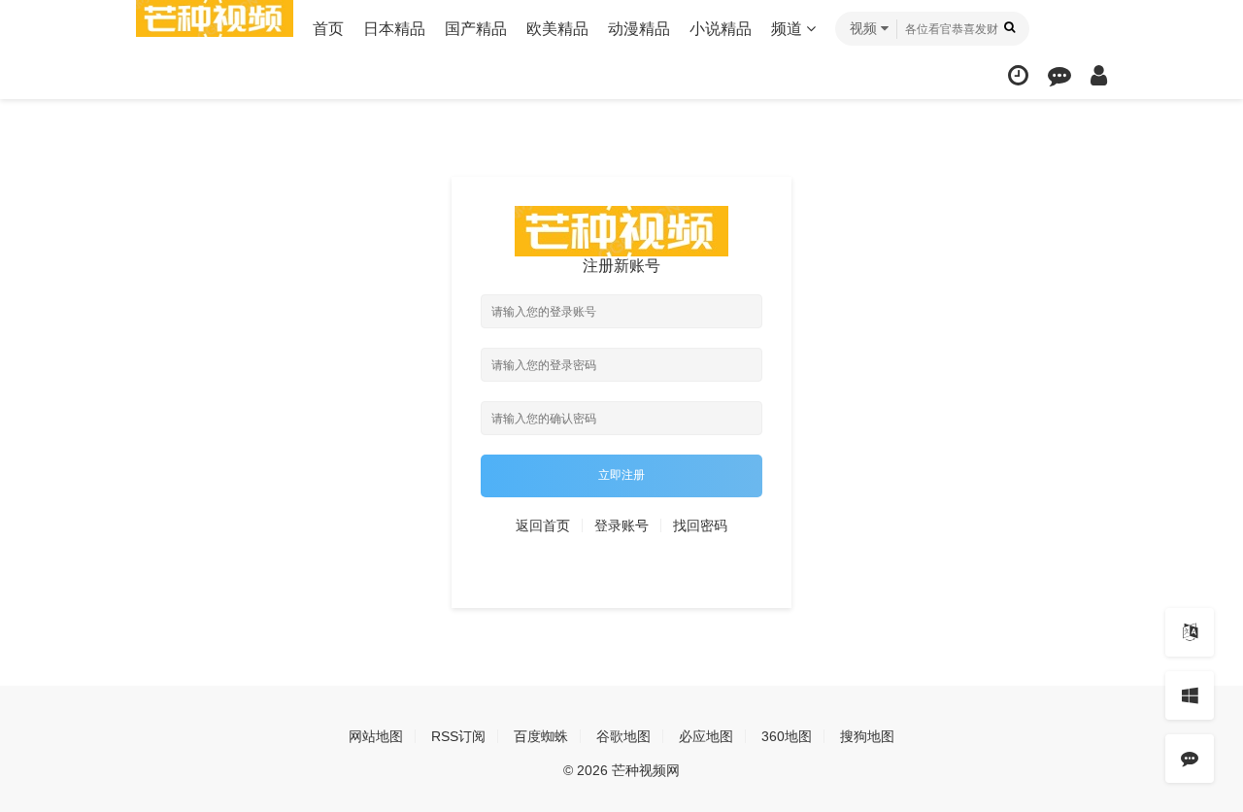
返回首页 (543, 525)
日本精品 (394, 28)
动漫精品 (639, 28)
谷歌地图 (623, 736)
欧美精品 (557, 28)
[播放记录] (1018, 75)
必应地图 (706, 736)
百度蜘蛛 (541, 736)
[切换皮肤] (1189, 695)
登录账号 (621, 525)
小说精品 (720, 28)
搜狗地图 (867, 736)
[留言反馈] (1059, 75)
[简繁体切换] (1189, 632)
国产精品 (476, 28)
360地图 (786, 736)
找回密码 (700, 525)
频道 (788, 28)
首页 (328, 28)
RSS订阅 (458, 736)
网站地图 (376, 736)
